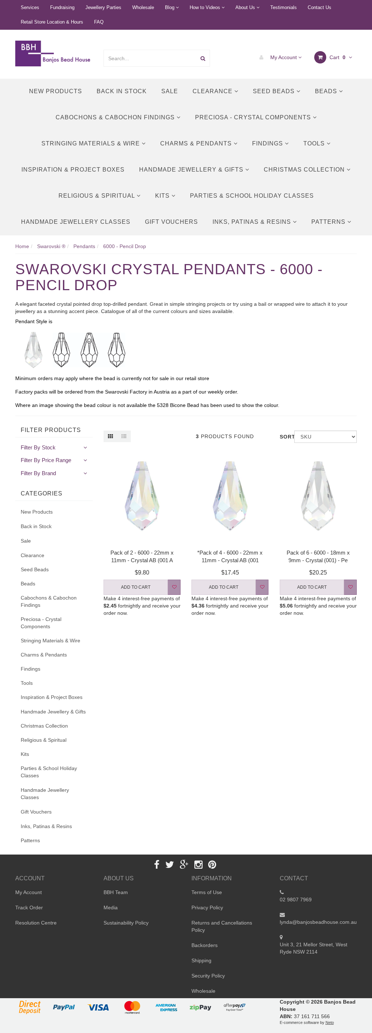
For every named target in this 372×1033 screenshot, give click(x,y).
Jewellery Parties (103, 7)
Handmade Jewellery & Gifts (192, 169)
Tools (315, 143)
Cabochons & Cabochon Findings (116, 117)
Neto (330, 1022)
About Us (245, 7)
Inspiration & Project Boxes (73, 169)
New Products (55, 91)
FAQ (99, 22)
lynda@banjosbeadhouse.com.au (318, 922)
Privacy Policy (207, 907)
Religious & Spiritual (97, 196)
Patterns (329, 222)
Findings (268, 143)
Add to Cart (135, 587)
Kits (163, 196)
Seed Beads (274, 91)
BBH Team (116, 892)
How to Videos (206, 7)
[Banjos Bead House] (53, 53)
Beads (327, 91)
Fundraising (62, 7)
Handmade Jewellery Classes (75, 222)
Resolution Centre (36, 923)
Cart (336, 57)
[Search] (203, 58)
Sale (169, 91)
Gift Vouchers (171, 222)
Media (111, 907)
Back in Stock (122, 91)
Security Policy (208, 976)
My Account (283, 57)
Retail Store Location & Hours (52, 22)
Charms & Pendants (197, 143)
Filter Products (51, 430)
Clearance (213, 91)
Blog (170, 7)
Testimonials (283, 7)
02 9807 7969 (296, 899)
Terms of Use (206, 892)
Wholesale (143, 7)
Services (30, 7)
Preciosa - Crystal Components (254, 117)
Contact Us (319, 7)
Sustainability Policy (126, 923)
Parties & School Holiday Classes (252, 196)
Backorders (204, 945)
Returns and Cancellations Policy (221, 926)
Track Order (29, 907)
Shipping (201, 960)
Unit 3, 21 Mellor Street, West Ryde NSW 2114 (313, 948)
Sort (284, 437)
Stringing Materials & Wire (91, 143)
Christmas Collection (305, 169)
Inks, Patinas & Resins (253, 222)
